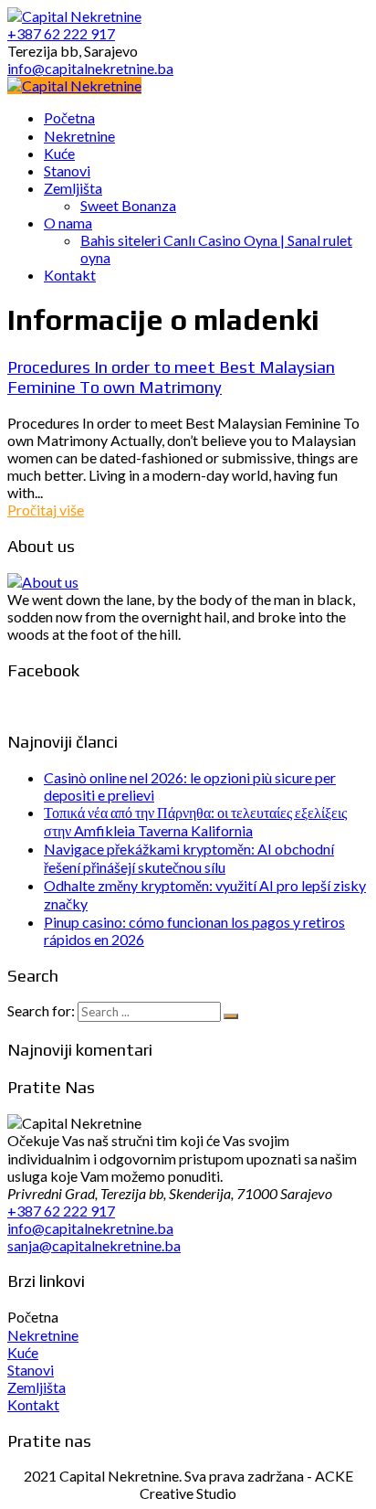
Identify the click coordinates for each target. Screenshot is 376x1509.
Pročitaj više (45, 509)
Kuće (22, 1352)
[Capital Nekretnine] (74, 85)
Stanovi (30, 1369)
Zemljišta (36, 1387)
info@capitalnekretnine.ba (90, 1228)
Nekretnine (42, 1335)
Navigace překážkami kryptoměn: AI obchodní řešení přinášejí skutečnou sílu (189, 858)
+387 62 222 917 (61, 1210)
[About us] (42, 581)
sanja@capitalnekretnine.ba (94, 1245)
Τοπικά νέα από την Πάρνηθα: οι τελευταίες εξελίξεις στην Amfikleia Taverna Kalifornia (195, 821)
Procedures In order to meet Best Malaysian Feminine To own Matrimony (171, 376)
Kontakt (33, 1404)
